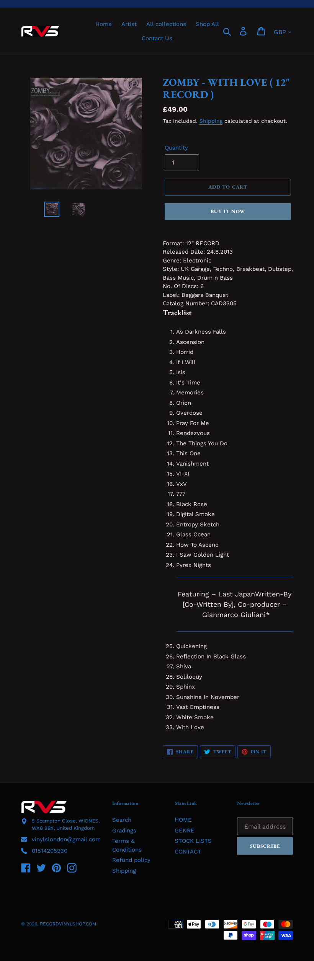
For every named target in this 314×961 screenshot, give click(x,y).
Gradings (124, 830)
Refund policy (131, 860)
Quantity (176, 147)
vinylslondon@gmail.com (66, 839)
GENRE (185, 830)
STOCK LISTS (193, 840)
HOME (183, 819)
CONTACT (188, 851)
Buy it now (228, 211)
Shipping (211, 121)
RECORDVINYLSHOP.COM (68, 924)
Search (121, 819)
